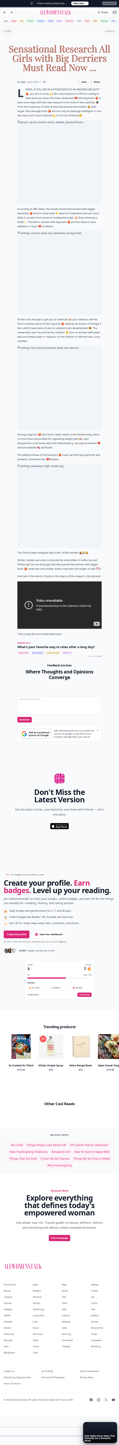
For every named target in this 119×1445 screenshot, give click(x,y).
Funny (50, 21)
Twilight (66, 1346)
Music (59, 21)
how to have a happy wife (92, 1152)
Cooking (8, 1296)
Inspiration (38, 1315)
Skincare (8, 1340)
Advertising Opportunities (17, 1377)
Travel (36, 1346)
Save (84, 81)
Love (35, 1321)
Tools (35, 1352)
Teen (79, 21)
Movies (7, 1327)
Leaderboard (33, 994)
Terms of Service (12, 1383)
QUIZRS (99, 656)
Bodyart (40, 21)
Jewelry (95, 1315)
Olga (22, 81)
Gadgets (8, 1309)
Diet (21, 21)
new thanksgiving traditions (29, 1152)
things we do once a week (91, 1158)
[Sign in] (114, 12)
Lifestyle (8, 1321)
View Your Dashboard (51, 934)
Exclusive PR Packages (53, 1377)
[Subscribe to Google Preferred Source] (35, 734)
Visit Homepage (59, 1237)
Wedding (96, 1346)
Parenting (9, 1334)
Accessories (10, 1284)
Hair (113, 21)
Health (7, 1315)
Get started (84, 994)
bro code (17, 1145)
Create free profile (16, 934)
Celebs (94, 1290)
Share (97, 81)
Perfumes (38, 1334)
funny (8, 31)
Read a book (37, 653)
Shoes (94, 1334)
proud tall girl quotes (55, 1158)
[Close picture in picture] (85, 1424)
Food (64, 1303)
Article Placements (89, 1371)
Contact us (9, 1371)
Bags (14, 21)
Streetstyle (67, 1340)
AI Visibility (47, 1371)
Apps (6, 21)
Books (65, 1290)
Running (66, 1334)
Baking (94, 1284)
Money (94, 1321)
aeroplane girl (60, 1152)
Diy (92, 1296)
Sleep (36, 1340)
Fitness (36, 1303)
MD (44, 82)
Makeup (104, 21)
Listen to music (52, 653)
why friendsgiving (59, 1165)
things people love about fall (46, 1145)
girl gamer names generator (89, 1145)
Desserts (69, 21)
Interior (66, 1315)
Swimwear (96, 1340)
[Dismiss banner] (97, 730)
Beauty (7, 1290)
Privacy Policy (87, 1377)
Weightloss (9, 1352)
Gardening (38, 1309)
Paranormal (97, 1327)
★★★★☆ (110, 31)
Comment (24, 719)
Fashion (30, 21)
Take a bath (24, 653)
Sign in (62, 941)
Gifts (95, 21)
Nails (87, 21)
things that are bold (23, 1158)
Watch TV (67, 653)
